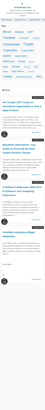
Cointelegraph (11, 44)
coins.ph (23, 38)
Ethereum (8, 61)
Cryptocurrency (20, 20)
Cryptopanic (10, 50)
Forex (21, 61)
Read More (36, 132)
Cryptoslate (27, 50)
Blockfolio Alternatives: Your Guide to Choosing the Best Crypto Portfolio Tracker (19, 148)
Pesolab (16, 66)
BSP (30, 31)
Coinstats (36, 38)
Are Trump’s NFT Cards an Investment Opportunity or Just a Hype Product (22, 106)
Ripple (5, 71)
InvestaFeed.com (22, 7)
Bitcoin (7, 31)
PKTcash (27, 67)
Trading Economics (24, 77)
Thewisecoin (31, 71)
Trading (7, 76)
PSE (36, 67)
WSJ (39, 76)
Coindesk (9, 37)
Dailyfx (7, 55)
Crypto (29, 44)
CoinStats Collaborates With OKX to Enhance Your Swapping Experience (22, 191)
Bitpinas (19, 32)
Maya (5, 67)
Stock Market (6, 20)
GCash (31, 62)
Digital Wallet (34, 20)
